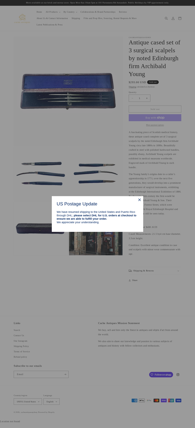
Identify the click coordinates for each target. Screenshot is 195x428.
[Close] (139, 199)
